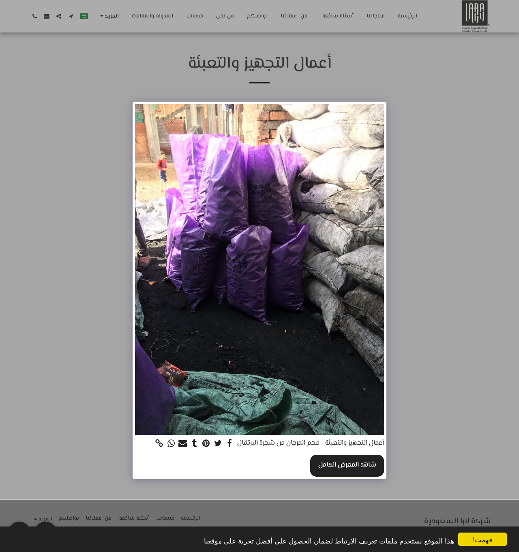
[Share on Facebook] (229, 444)
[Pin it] (206, 444)
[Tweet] (218, 444)
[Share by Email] (182, 444)
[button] (71, 16)
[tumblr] (194, 444)
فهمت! (482, 539)
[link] (159, 444)
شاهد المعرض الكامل (347, 465)
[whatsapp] (171, 444)
